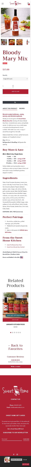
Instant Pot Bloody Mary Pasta (14, 245)
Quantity (5, 75)
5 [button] (18, 332)
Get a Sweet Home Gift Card (15, 429)
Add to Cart (25, 464)
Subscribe (26, 439)
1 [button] (10, 332)
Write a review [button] (15, 367)
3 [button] (14, 332)
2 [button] (12, 332)
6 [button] (20, 332)
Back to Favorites (15, 347)
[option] (15, 312)
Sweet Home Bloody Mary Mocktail (16, 247)
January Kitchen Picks (15, 324)
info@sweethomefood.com (17, 407)
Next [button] (29, 42)
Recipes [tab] (22, 108)
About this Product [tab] (10, 108)
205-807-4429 (17, 405)
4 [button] (16, 332)
